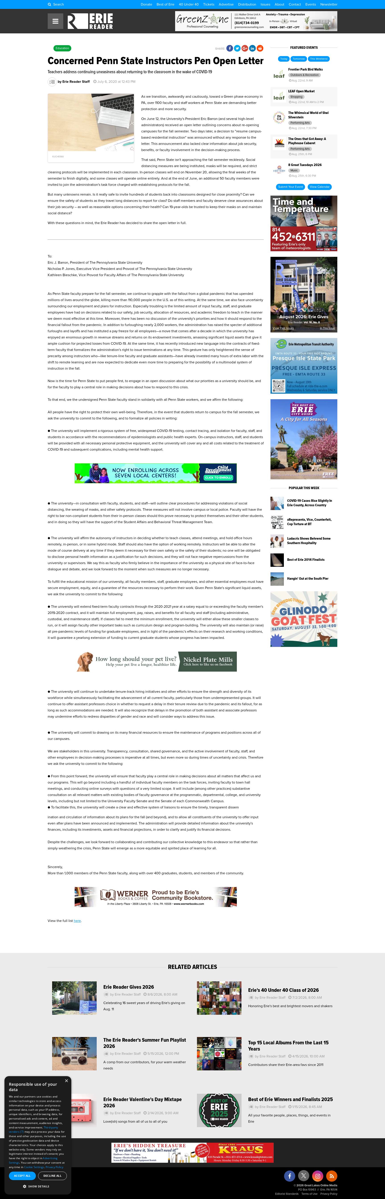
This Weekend (319, 59)
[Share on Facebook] (229, 48)
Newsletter (328, 4)
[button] (38, 1186)
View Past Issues (283, 328)
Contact (295, 4)
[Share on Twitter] (237, 48)
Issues (265, 4)
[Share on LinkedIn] (252, 48)
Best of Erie (165, 4)
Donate (146, 4)
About (279, 4)
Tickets (208, 4)
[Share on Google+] (245, 48)
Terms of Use (309, 1194)
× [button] (66, 1081)
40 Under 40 (189, 4)
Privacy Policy (328, 1194)
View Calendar (320, 186)
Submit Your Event (290, 186)
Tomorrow (299, 59)
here (77, 921)
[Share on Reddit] (260, 48)
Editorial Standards (287, 1194)
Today (283, 59)
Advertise (226, 4)
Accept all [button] (22, 1176)
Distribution (247, 4)
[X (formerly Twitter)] (303, 1177)
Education (62, 48)
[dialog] (37, 1135)
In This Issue (327, 328)
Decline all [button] (52, 1176)
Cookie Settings (34, 1167)
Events (310, 4)
